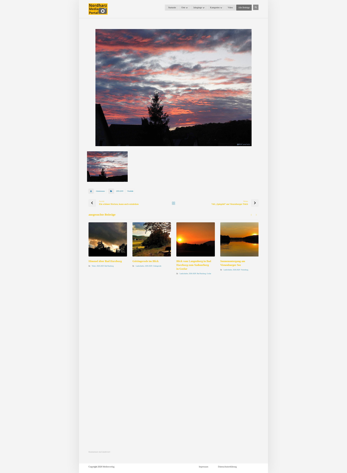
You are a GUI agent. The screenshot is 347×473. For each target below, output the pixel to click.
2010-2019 (119, 191)
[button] (255, 7)
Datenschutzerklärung (227, 467)
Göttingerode (157, 266)
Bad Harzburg (109, 266)
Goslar (209, 274)
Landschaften (140, 266)
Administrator (100, 191)
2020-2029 (100, 266)
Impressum (203, 467)
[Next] (256, 215)
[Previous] (251, 215)
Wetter (94, 266)
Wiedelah (130, 191)
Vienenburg (244, 270)
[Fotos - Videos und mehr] (98, 9)
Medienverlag (108, 467)
